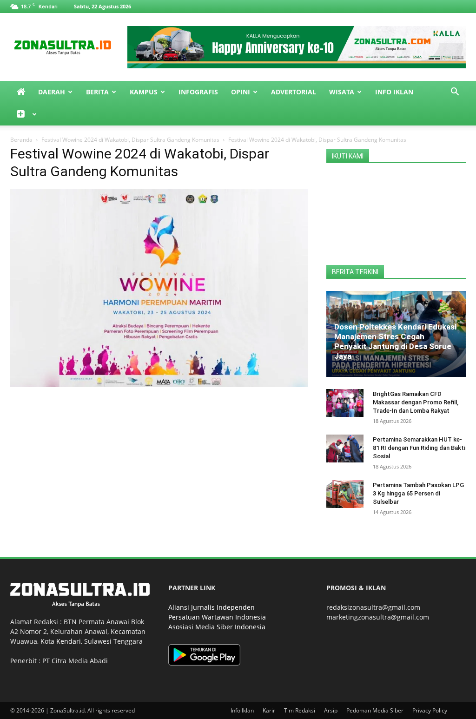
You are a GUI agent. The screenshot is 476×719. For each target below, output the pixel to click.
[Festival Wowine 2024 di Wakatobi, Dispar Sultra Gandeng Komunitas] (159, 385)
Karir (269, 710)
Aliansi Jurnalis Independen (211, 607)
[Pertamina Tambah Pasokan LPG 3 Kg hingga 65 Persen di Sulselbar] (345, 494)
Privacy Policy (429, 710)
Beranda (21, 140)
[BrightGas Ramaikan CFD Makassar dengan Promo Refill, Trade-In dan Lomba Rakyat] (345, 403)
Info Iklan (394, 91)
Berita (97, 91)
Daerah (51, 91)
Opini (240, 91)
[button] (454, 92)
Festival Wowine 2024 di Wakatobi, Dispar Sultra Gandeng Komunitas (130, 140)
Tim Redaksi (299, 710)
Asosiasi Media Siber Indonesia (216, 626)
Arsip (330, 710)
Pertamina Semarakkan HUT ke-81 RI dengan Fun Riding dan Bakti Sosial (419, 448)
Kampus (144, 91)
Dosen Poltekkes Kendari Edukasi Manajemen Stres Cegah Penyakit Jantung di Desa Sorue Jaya (395, 341)
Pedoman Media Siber (374, 710)
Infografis (198, 91)
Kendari (68, 641)
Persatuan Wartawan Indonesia (217, 617)
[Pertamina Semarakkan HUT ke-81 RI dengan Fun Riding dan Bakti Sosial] (345, 448)
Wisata (341, 91)
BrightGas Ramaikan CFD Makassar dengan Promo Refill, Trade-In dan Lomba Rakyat (415, 402)
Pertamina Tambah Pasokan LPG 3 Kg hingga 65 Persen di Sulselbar (418, 493)
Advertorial (293, 91)
